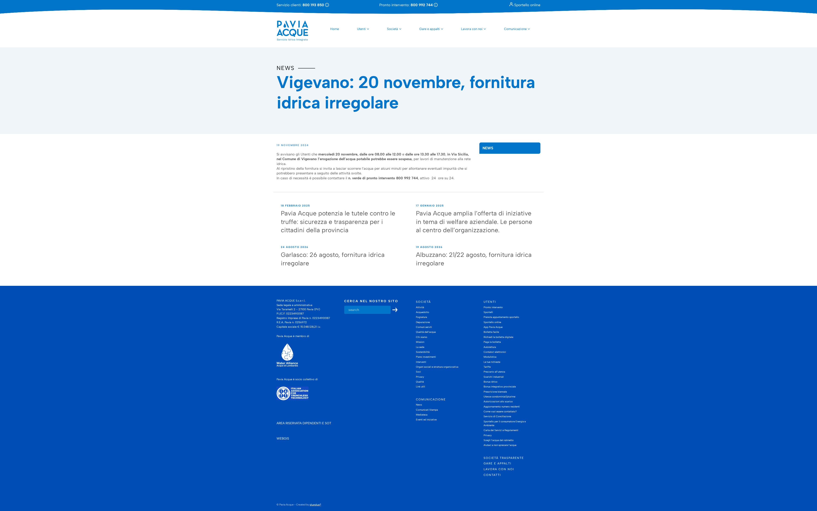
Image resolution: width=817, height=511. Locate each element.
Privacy (420, 376)
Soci (418, 371)
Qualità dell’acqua (426, 331)
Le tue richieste (492, 361)
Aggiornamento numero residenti (502, 406)
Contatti (492, 475)
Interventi (421, 361)
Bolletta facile (491, 331)
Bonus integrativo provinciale (500, 386)
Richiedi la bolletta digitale (498, 337)
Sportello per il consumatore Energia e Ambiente (505, 423)
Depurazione (423, 322)
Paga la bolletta (492, 341)
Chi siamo (421, 337)
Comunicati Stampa (427, 409)
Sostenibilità (423, 351)
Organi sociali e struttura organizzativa (437, 366)
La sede (420, 347)
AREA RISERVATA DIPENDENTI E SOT (304, 423)
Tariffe (487, 366)
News (285, 68)
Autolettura (490, 347)
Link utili (420, 386)
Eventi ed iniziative (426, 419)
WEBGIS (283, 438)
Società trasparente (504, 458)
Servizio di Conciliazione (497, 416)
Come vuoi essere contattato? (500, 411)
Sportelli (488, 312)
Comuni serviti (424, 327)
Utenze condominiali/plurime (499, 396)
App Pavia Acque (493, 327)
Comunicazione (515, 29)
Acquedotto (422, 312)
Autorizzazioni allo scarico (498, 401)
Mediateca (421, 414)
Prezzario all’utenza (494, 371)
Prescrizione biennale (495, 391)
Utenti (361, 29)
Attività (420, 307)
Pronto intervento (493, 307)
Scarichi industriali (494, 376)
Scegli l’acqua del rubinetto (499, 440)
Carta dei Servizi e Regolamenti (501, 430)
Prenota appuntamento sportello (501, 317)
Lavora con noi (472, 29)
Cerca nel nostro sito (371, 301)
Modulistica (490, 356)
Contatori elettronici (495, 351)
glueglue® (315, 504)
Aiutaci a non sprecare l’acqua (500, 445)
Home (334, 29)
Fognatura (421, 317)
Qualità (420, 381)
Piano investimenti (426, 356)
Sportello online (526, 5)
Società (392, 29)
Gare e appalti (429, 29)
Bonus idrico (490, 381)
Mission (420, 341)
